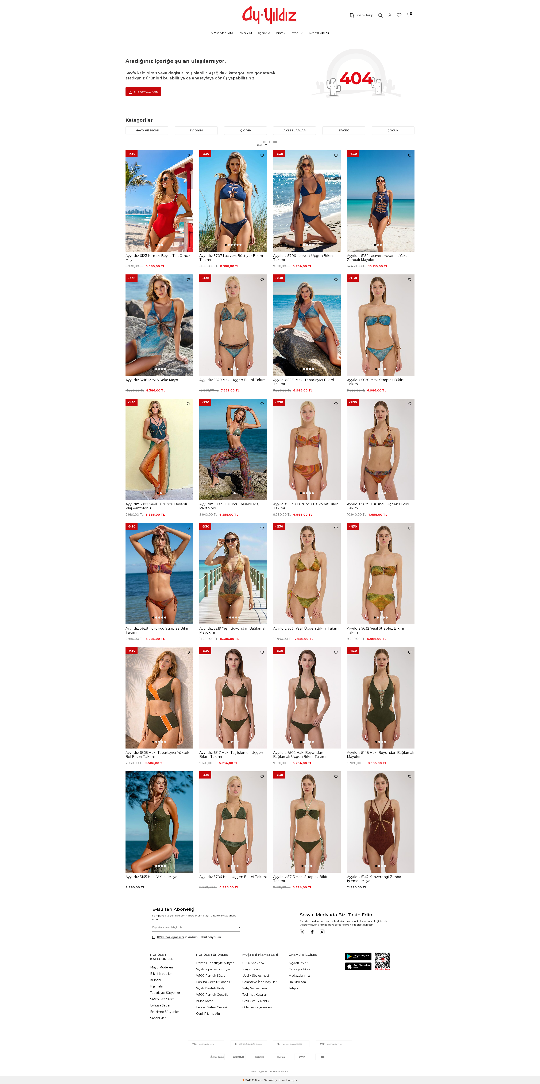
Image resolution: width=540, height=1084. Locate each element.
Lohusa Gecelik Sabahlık (213, 982)
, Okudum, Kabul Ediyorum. (189, 937)
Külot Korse (204, 1001)
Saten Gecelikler (162, 999)
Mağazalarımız (299, 976)
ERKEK (280, 33)
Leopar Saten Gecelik (212, 1007)
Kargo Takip (251, 969)
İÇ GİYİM (264, 33)
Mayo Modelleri (161, 967)
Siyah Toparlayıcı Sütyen (213, 969)
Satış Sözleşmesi (254, 988)
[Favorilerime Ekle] (188, 155)
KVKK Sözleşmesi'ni (170, 937)
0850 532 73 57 (253, 963)
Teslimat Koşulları (254, 995)
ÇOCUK (297, 33)
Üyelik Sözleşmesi (255, 976)
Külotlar (155, 980)
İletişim (294, 988)
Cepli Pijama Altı (208, 1014)
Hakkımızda (297, 982)
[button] (156, 245)
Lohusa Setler (160, 1005)
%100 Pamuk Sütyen (211, 976)
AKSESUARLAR (319, 33)
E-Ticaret (257, 1080)
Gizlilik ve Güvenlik (255, 1001)
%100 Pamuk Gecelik (212, 995)
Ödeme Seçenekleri (257, 1007)
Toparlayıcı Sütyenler (165, 993)
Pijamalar (157, 986)
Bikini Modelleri (161, 974)
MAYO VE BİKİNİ (222, 33)
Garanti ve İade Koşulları (259, 982)
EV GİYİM (245, 33)
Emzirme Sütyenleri (165, 1012)
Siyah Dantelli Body (210, 988)
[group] (159, 201)
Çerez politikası (299, 969)
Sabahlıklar (158, 1018)
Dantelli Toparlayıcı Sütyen (215, 963)
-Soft (247, 1080)
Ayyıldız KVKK (299, 963)
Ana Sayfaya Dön (145, 92)
